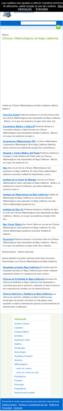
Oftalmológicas (21, 364)
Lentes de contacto (24, 368)
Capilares (18, 328)
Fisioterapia (19, 348)
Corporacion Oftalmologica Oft (19, 141)
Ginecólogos (20, 352)
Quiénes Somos (9, 405)
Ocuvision (8, 239)
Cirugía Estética (21, 332)
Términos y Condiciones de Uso (33, 405)
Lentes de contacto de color (27, 372)
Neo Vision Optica (12, 224)
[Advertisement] (31, 72)
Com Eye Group (11, 114)
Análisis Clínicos (21, 324)
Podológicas (20, 376)
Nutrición (18, 360)
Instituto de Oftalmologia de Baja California (25, 194)
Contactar (17, 408)
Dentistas (18, 336)
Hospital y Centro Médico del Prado (21, 153)
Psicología (19, 384)
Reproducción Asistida (24, 393)
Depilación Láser (22, 340)
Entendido (42, 9)
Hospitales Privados (23, 356)
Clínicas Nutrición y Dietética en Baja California (28, 294)
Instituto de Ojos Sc (13, 209)
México (5, 34)
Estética (18, 344)
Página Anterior (9, 251)
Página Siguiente (25, 251)
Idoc (5, 168)
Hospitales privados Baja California (21, 267)
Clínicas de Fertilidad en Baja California (24, 279)
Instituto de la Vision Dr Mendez (19, 179)
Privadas (18, 380)
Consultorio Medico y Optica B (19, 126)
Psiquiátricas (20, 388)
